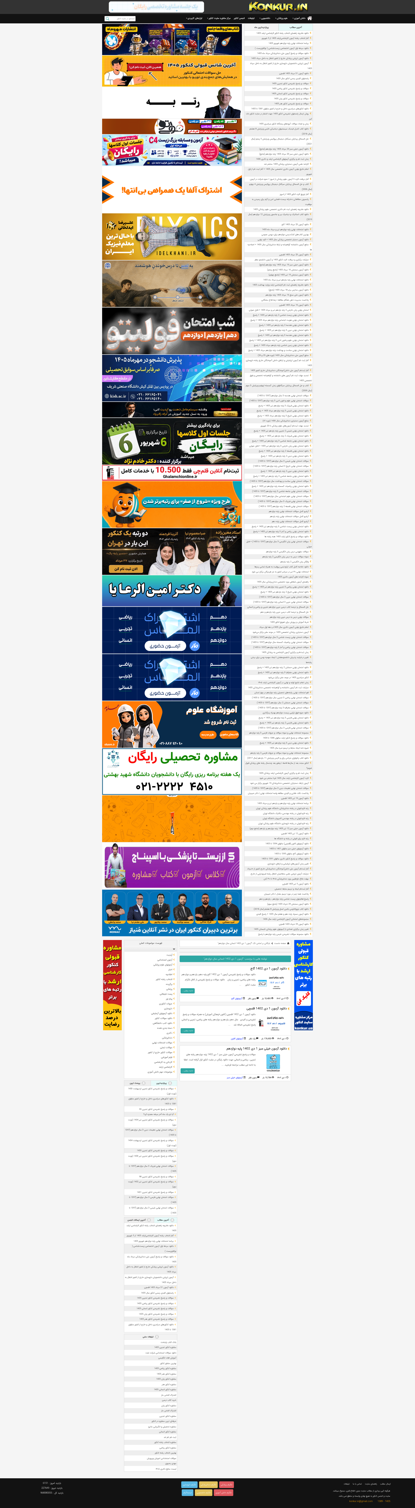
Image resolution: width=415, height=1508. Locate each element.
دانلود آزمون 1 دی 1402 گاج (268, 968)
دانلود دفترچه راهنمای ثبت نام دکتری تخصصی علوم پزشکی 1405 (281, 209)
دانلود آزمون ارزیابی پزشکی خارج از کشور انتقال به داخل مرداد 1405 (280, 58)
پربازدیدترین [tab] (161, 1083)
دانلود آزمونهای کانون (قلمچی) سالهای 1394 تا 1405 (287, 843)
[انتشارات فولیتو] (172, 331)
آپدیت (169, 955)
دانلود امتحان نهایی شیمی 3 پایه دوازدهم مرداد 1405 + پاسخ (283, 410)
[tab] (150, 949)
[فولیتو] (172, 126)
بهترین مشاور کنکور (168, 1363)
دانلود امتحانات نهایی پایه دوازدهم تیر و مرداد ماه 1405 (285, 229)
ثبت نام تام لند (170, 1437)
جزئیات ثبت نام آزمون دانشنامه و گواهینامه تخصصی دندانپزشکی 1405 (278, 687)
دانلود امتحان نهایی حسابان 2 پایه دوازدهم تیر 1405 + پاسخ (283, 667)
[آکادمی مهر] (172, 818)
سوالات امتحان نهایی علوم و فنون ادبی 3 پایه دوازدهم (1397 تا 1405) (279, 400)
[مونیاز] (172, 913)
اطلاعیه (169, 974)
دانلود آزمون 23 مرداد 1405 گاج (295, 224)
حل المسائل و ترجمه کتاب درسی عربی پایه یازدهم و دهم (284, 612)
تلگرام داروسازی (189, 1484)
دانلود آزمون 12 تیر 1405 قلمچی (295, 833)
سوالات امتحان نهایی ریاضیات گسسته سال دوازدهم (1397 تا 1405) (280, 642)
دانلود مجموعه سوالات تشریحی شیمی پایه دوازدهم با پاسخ (283, 934)
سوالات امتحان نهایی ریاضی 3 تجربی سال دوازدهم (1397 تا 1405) (280, 697)
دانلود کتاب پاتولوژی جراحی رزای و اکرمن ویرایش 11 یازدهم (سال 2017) (278, 758)
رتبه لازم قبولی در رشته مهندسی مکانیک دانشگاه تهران (286, 813)
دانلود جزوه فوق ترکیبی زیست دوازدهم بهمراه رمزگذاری (286, 712)
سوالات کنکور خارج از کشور (160, 1052)
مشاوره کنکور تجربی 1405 (165, 1347)
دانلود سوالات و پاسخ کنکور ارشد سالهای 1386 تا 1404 (286, 738)
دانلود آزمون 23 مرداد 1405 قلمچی (294, 254)
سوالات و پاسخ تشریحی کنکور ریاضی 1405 (290, 88)
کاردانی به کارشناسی (163, 1062)
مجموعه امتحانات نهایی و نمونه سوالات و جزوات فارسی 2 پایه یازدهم (279, 753)
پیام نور (169, 999)
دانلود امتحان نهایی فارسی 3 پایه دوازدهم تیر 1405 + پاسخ (284, 717)
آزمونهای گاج (236, 998)
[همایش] (172, 551)
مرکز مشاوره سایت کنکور (220, 18)
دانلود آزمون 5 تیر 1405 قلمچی (295, 884)
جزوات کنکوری (165, 1003)
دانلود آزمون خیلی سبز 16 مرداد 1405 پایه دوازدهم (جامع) (284, 264)
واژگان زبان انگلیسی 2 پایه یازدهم (294, 561)
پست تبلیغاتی (166, 994)
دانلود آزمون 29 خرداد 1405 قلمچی (294, 924)
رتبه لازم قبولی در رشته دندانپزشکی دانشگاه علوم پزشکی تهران (282, 808)
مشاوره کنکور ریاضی (167, 1448)
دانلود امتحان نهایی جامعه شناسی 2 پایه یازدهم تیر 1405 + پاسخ (281, 476)
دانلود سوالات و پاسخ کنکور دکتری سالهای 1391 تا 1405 (285, 858)
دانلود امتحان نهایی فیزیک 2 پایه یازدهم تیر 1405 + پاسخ (284, 436)
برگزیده (169, 984)
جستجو (107, 18)
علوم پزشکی (282, 18)
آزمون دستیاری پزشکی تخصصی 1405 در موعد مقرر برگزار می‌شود (281, 632)
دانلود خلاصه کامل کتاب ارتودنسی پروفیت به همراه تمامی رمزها (282, 566)
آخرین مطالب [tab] (296, 27)
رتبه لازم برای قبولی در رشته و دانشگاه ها (291, 838)
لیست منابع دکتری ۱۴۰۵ (166, 1469)
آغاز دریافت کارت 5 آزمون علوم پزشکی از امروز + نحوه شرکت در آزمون (279, 179)
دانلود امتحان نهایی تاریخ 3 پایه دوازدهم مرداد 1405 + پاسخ (283, 415)
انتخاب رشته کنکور (164, 979)
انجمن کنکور (239, 18)
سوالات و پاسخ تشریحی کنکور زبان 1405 (291, 98)
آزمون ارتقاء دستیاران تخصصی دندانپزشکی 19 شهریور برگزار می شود (279, 783)
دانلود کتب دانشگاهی (162, 1023)
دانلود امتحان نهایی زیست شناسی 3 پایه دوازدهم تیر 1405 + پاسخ (280, 526)
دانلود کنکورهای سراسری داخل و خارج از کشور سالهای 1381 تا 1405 (280, 108)
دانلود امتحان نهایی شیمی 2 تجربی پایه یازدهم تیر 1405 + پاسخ (281, 431)
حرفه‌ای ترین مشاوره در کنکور (164, 1421)
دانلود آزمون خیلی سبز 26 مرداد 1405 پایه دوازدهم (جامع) (284, 149)
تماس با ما (357, 1484)
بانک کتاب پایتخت (168, 1342)
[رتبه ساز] (172, 102)
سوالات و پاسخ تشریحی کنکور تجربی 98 (156, 1176)
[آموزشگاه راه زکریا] (172, 409)
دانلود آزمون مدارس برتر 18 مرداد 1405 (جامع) (289, 290)
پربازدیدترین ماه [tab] (261, 27)
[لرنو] (172, 283)
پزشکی (169, 989)
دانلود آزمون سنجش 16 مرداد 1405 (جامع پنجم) (288, 269)
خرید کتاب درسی (169, 1400)
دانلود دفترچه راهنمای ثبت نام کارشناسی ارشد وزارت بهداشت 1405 (280, 285)
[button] (173, 949)
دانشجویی (265, 18)
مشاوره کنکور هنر (169, 1384)
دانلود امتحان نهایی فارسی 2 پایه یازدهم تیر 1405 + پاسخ (284, 723)
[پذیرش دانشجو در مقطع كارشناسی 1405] (172, 378)
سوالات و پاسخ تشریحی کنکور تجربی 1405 (290, 83)
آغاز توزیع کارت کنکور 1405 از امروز (294, 194)
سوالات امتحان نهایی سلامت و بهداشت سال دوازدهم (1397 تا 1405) (279, 481)
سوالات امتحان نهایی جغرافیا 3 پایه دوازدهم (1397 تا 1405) (283, 707)
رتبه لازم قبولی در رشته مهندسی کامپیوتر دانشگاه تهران (286, 818)
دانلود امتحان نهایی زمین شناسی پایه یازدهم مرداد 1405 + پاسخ (281, 345)
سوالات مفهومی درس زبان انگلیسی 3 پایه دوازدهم (287, 551)
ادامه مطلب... (187, 990)
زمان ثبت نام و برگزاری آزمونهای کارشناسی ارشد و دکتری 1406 (282, 159)
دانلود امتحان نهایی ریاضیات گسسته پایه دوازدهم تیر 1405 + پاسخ (280, 486)
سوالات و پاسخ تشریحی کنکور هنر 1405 (291, 103)
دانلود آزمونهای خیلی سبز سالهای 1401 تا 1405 (289, 848)
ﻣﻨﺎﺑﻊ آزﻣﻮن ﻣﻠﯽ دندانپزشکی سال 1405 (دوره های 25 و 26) (283, 355)
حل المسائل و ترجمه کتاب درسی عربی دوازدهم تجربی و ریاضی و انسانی (278, 607)
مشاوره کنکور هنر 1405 (166, 1374)
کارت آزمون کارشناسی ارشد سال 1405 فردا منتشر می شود (284, 778)
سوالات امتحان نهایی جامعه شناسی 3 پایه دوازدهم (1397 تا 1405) (280, 491)
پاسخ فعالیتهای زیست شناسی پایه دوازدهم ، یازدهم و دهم (284, 899)
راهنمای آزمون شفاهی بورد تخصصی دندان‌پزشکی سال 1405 (283, 582)
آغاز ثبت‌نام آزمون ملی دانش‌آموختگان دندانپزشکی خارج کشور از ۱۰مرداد (278, 869)
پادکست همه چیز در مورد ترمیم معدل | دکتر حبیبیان (286, 894)
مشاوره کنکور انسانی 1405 (165, 1389)
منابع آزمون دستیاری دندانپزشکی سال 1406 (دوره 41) (286, 421)
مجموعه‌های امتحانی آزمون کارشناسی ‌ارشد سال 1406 (286, 919)
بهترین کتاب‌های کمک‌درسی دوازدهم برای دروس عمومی (285, 234)
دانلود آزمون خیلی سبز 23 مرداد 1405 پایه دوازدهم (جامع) (284, 154)
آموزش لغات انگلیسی (167, 1358)
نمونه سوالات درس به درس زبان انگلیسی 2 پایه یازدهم (285, 556)
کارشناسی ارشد (165, 1067)
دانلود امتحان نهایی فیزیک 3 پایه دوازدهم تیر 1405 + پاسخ (283, 405)
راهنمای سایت (371, 1484)
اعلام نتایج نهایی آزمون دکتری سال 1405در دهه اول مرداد (284, 627)
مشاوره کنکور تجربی (167, 1416)
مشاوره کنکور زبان (168, 1405)
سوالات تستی (166, 1047)
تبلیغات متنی (148, 1336)
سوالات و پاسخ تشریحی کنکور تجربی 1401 (155, 1192)
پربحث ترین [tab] (135, 1083)
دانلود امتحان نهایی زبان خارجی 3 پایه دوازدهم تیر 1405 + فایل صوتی (279, 446)
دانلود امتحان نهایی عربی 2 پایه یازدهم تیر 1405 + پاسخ (285, 471)
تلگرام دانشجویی (203, 1492)
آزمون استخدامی (164, 960)
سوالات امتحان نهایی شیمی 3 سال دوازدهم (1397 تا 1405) (283, 461)
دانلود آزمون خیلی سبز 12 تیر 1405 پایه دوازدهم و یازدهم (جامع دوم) (279, 828)
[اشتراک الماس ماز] (172, 630)
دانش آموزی (299, 18)
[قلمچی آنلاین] (172, 473)
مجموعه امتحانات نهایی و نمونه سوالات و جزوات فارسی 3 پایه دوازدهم (279, 733)
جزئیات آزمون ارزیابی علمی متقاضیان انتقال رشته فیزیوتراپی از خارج (280, 874)
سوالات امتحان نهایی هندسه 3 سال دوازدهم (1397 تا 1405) (283, 395)
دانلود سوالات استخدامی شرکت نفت (160, 1353)
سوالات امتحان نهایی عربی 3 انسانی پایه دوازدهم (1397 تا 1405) (281, 602)
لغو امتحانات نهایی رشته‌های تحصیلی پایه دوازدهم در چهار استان (281, 692)
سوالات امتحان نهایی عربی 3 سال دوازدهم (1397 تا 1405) (284, 597)
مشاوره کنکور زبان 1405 (166, 1379)
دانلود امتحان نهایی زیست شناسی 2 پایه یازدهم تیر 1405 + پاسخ (281, 315)
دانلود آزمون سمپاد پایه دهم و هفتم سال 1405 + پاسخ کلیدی (282, 914)
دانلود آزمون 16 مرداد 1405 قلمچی (294, 305)
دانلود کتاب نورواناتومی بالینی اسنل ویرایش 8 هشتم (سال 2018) (281, 909)
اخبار (170, 969)
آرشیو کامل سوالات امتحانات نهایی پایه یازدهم (289, 516)
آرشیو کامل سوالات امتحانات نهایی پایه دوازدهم (289, 511)
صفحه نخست (280, 943)
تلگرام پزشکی (226, 1484)
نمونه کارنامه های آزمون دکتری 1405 (293, 577)
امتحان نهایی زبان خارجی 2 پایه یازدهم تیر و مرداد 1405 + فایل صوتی (279, 310)
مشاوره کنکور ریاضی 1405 (165, 1368)
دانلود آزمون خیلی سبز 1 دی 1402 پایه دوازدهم (257, 1048)
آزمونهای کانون (237, 1038)
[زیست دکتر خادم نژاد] (172, 150)
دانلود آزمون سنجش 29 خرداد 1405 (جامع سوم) (288, 904)
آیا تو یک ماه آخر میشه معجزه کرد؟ (158, 1114)
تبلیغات (251, 18)
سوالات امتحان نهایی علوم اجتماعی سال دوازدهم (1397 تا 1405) (281, 496)
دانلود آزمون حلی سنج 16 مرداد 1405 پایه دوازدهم (287, 295)
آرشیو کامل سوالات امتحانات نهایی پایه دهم (290, 521)
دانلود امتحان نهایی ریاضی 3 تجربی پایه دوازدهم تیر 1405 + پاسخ (280, 587)
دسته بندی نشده (164, 1028)
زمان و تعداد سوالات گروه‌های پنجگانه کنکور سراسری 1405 (284, 124)
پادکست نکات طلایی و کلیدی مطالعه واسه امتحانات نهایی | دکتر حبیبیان (278, 793)
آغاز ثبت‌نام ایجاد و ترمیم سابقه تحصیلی (292, 889)
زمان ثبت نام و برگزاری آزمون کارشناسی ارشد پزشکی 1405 (284, 773)
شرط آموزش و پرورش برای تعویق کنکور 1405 (289, 622)
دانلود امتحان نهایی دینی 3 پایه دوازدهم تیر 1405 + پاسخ (284, 743)
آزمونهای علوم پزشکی (162, 964)
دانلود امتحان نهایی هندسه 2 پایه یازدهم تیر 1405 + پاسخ (284, 325)
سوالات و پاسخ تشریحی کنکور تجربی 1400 (155, 1150)
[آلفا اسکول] (172, 189)
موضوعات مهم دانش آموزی (160, 1072)
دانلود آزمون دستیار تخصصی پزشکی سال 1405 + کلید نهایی (283, 239)
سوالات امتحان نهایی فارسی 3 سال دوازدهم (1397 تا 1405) (283, 728)
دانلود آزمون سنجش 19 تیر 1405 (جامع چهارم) (289, 275)
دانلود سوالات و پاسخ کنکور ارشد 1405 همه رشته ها (287, 536)
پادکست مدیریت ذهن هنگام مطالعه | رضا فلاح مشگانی (285, 300)
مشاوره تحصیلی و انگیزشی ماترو (162, 1426)
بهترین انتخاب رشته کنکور (165, 1453)
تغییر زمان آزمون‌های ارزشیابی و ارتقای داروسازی (288, 863)
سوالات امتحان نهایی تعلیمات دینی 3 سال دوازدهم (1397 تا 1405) (280, 788)
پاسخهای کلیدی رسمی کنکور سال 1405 (292, 78)
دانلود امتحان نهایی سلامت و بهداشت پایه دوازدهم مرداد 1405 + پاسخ (278, 350)
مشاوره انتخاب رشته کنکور (165, 1442)
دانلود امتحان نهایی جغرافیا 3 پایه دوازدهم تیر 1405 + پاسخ (283, 672)
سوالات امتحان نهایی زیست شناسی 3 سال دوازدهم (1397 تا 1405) (280, 637)
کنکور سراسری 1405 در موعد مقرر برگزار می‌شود (288, 677)
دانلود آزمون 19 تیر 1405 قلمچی (295, 798)
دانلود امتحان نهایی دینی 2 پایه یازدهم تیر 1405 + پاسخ (285, 456)
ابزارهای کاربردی (195, 18)
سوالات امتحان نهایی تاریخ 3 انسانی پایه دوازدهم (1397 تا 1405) (281, 466)
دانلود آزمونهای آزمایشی (161, 1013)
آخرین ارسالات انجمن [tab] (136, 1220)
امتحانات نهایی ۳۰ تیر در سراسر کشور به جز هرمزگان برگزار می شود (280, 572)
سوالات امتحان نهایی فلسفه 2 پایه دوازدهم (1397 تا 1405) (284, 506)
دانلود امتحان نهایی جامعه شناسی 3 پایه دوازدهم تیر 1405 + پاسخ (280, 441)
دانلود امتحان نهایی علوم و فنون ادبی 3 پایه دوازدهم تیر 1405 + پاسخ (279, 340)
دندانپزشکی (167, 1038)
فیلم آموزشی (166, 1057)
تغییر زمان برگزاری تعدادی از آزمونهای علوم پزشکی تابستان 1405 (281, 929)
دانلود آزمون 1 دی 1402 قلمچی (267, 1008)
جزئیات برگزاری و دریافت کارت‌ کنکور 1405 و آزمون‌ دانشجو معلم (282, 259)
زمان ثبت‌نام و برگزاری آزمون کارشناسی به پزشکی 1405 (285, 652)
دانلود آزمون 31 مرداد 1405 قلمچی (294, 73)
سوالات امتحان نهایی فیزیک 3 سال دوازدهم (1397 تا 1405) (283, 501)
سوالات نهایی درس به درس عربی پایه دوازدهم (289, 617)
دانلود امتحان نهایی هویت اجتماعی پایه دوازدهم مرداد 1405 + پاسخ (279, 320)
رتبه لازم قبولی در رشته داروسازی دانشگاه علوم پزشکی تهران (283, 823)
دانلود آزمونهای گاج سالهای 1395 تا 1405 (291, 853)
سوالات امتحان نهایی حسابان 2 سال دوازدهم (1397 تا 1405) (283, 702)
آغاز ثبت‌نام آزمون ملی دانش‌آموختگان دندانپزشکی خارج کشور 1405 (279, 370)
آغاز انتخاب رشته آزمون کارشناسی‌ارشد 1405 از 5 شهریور (285, 38)
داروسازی (168, 1008)
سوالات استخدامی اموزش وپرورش (161, 1458)
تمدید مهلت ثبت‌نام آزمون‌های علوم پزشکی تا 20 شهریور (285, 426)
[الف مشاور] (172, 504)
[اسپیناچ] (172, 866)
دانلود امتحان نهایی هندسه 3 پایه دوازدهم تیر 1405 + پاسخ (283, 335)
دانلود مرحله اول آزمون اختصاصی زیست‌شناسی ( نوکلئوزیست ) (282, 48)
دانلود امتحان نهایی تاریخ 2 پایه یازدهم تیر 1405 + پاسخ (285, 592)
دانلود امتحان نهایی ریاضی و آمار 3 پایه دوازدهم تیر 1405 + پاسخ (281, 531)
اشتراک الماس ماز (168, 1395)
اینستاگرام (187, 1492)
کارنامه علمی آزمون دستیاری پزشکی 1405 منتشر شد (286, 164)
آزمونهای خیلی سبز (235, 1077)
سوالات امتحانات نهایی (162, 1042)
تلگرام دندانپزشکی (208, 1484)
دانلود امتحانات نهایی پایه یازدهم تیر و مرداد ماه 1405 (286, 280)
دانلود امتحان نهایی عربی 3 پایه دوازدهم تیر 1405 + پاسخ (284, 330)
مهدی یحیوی (170, 1463)
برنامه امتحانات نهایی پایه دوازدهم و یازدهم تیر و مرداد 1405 (283, 803)
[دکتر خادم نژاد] (172, 441)
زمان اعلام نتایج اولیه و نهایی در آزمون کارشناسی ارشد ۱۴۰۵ (283, 682)
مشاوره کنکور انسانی (167, 1431)
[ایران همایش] (172, 771)
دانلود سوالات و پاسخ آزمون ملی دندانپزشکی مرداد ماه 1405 (283, 53)
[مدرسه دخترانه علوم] (172, 724)
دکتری (169, 1033)
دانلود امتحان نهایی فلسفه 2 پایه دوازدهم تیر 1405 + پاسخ (284, 451)
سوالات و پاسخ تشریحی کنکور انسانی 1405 (290, 93)
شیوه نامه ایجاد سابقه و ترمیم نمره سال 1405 (289, 748)
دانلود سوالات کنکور (163, 1018)
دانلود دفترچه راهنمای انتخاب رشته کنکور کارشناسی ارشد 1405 (282, 33)
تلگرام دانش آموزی (223, 1492)
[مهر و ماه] (172, 39)
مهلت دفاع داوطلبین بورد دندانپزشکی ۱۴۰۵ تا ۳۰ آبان (286, 879)
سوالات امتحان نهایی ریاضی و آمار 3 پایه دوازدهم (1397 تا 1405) (281, 647)
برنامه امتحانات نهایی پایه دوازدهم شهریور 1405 (288, 43)
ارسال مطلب (385, 1484)
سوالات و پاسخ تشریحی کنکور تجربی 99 (156, 1109)
